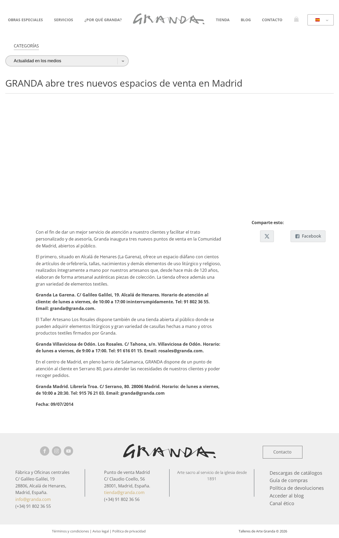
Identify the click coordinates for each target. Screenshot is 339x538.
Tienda (223, 19)
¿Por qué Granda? (103, 19)
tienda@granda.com (124, 492)
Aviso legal (100, 531)
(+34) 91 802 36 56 (122, 499)
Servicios (63, 19)
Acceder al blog (287, 495)
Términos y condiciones (70, 531)
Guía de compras (289, 480)
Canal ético (282, 503)
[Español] (319, 20)
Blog (246, 19)
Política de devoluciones (297, 488)
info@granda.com (33, 499)
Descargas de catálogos (296, 473)
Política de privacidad (129, 531)
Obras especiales (25, 19)
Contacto (272, 19)
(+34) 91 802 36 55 (33, 506)
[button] (267, 236)
